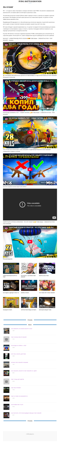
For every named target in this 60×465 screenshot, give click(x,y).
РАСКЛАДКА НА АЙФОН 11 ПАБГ (18, 345)
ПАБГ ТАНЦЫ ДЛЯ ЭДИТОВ (17, 379)
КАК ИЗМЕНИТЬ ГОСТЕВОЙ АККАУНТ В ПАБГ (21, 328)
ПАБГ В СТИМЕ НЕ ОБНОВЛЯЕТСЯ (19, 396)
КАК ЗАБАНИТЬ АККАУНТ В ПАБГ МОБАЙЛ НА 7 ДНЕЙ (24, 371)
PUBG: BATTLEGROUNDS (30, 1)
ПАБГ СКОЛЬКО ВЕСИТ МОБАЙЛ (19, 337)
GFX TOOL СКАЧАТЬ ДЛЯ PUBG (18, 354)
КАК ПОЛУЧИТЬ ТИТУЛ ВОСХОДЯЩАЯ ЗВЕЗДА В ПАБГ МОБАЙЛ (26, 413)
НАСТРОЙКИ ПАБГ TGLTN (17, 404)
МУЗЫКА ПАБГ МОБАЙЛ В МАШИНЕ (19, 362)
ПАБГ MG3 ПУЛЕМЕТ (16, 387)
